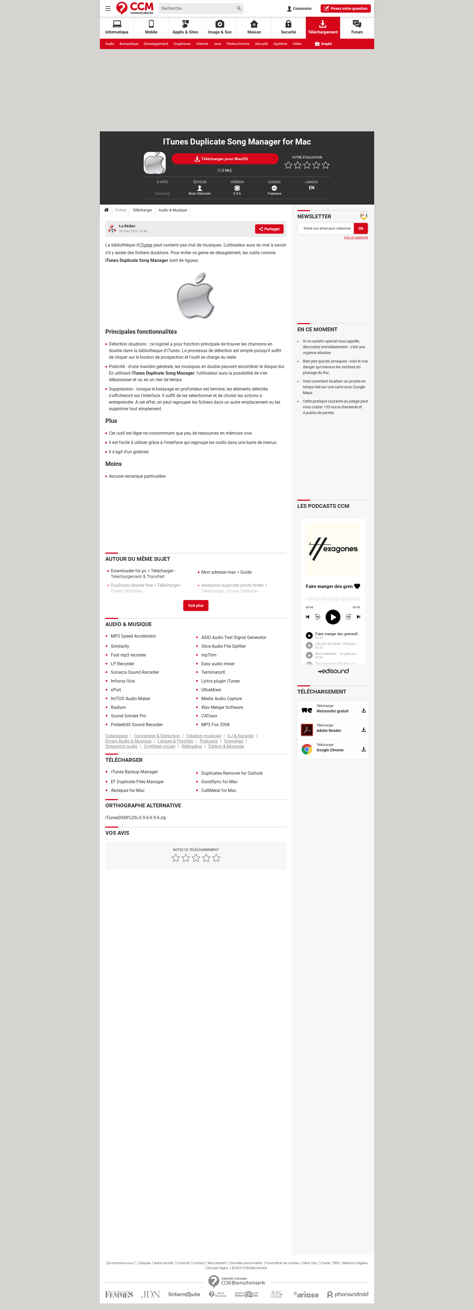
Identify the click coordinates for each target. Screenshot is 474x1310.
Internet (202, 44)
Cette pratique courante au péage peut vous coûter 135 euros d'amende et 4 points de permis (335, 407)
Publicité (183, 1263)
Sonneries (233, 741)
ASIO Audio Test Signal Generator (233, 637)
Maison (254, 32)
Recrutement (217, 1263)
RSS (336, 1263)
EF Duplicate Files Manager (137, 781)
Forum (357, 32)
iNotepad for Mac (128, 790)
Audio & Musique (173, 210)
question (349, 8)
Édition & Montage (226, 746)
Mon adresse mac (218, 572)
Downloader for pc (128, 570)
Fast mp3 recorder (128, 655)
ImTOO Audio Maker (130, 698)
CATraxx (209, 715)
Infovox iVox (123, 681)
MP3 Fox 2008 (215, 724)
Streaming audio (121, 746)
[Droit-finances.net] (218, 1294)
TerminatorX (213, 672)
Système (280, 44)
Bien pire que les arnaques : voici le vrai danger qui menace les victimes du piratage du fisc (335, 367)
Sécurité (261, 44)
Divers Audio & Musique (128, 741)
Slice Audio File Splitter (223, 646)
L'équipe (145, 1263)
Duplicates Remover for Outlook (232, 773)
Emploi (326, 44)
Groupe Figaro (217, 1268)
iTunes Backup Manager (134, 771)
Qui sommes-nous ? (121, 1263)
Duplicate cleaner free (132, 585)
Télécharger (142, 210)
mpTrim (208, 655)
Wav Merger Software (222, 707)
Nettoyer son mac (128, 599)
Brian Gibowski (200, 194)
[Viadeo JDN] (276, 1294)
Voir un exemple (356, 237)
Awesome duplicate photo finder (232, 585)
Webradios (192, 746)
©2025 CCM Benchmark (249, 1268)
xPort (116, 689)
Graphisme (182, 44)
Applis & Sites (185, 32)
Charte (325, 1263)
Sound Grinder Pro (128, 715)
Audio (109, 44)
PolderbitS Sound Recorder (137, 724)
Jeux (217, 44)
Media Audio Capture (221, 698)
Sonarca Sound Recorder (135, 672)
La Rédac (127, 226)
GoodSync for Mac (219, 781)
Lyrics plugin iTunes (220, 681)
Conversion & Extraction (157, 736)
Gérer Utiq (310, 1263)
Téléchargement (323, 32)
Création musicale (203, 736)
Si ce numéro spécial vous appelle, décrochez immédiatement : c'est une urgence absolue (334, 347)
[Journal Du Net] (150, 1294)
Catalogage (116, 736)
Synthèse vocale (159, 746)
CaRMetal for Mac (218, 790)
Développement (156, 44)
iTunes (146, 245)
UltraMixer (211, 689)
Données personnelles (246, 1263)
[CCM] (134, 8)
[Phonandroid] (348, 1294)
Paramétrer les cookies (282, 1263)
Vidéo (297, 44)
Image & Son (220, 32)
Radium (118, 707)
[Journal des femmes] (119, 1294)
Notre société (163, 1263)
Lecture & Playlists (175, 741)
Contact (199, 1263)
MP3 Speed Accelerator (133, 636)
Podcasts (209, 741)
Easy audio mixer (218, 663)
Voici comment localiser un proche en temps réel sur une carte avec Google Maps (334, 387)
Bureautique (129, 44)
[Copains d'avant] (247, 1294)
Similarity (120, 646)
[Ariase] (306, 1294)
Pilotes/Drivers (238, 44)
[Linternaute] (185, 1294)
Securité (288, 32)
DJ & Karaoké (240, 736)
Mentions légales (355, 1263)
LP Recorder (122, 663)
